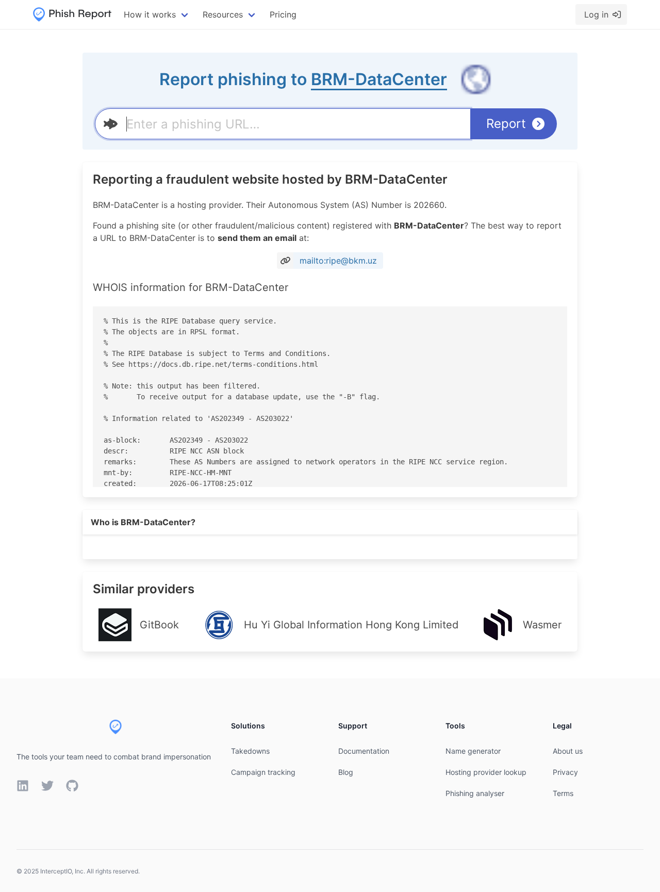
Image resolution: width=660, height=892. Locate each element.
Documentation (363, 751)
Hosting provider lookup (486, 772)
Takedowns (250, 751)
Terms (563, 793)
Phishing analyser (475, 793)
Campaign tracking (263, 772)
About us (568, 751)
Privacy (565, 772)
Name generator (473, 751)
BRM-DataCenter (379, 79)
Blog (345, 772)
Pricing (283, 14)
